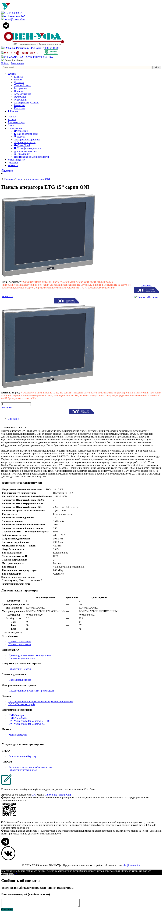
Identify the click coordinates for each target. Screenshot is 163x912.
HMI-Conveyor (16, 715)
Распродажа (20, 88)
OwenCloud (20, 96)
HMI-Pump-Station (18, 718)
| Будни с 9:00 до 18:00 (31, 48)
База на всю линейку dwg (22, 756)
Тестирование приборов (27, 139)
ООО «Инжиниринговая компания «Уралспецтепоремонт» (40, 701)
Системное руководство (21, 658)
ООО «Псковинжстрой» (21, 704)
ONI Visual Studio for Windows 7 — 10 (29, 721)
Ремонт (18, 79)
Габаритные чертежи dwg (22, 770)
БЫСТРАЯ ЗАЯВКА (41, 57)
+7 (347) (16, 57)
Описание (13, 418)
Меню (13, 73)
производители (34, 179)
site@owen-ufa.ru (132, 865)
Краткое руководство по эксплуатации (29, 655)
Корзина (8, 170)
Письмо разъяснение (19, 641)
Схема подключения (19, 679)
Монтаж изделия (17, 734)
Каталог (14, 111)
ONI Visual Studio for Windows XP (26, 723)
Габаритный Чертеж (19, 669)
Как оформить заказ (27, 133)
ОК (15, 873)
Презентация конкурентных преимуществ (31, 690)
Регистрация (17, 63)
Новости (18, 91)
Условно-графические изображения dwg (30, 767)
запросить (7, 296)
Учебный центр (22, 85)
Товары (19, 179)
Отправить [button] (7, 909)
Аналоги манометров (25, 151)
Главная (18, 76)
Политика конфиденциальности (31, 156)
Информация (15, 128)
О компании (20, 99)
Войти (5, 63)
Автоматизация (22, 94)
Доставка (19, 82)
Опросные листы (25, 142)
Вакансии (19, 105)
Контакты (19, 108)
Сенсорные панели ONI (58, 794)
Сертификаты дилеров (26, 102)
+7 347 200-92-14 (13, 12)
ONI (47, 179)
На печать (153, 297)
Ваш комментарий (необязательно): (26, 894)
